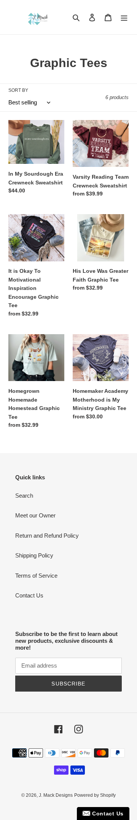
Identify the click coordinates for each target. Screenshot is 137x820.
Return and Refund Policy (47, 535)
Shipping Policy (34, 555)
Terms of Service (36, 575)
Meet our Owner (35, 515)
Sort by (18, 90)
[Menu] (124, 17)
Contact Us (29, 595)
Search (24, 495)
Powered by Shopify (95, 795)
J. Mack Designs (56, 795)
